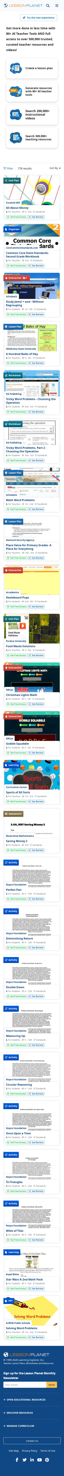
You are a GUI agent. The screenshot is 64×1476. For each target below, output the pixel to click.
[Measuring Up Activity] (32, 1039)
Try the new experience (40, 17)
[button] (57, 5)
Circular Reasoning (19, 1084)
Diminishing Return (19, 938)
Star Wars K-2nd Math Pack (24, 1279)
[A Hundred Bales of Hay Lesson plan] (32, 357)
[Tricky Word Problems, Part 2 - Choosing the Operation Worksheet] (32, 455)
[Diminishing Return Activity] (32, 942)
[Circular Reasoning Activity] (32, 1088)
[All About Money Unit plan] (32, 211)
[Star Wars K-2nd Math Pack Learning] (32, 1283)
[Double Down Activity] (32, 990)
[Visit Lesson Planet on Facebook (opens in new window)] (17, 1459)
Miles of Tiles (14, 1231)
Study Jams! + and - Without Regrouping (25, 303)
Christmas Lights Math (21, 695)
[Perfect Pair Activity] (32, 893)
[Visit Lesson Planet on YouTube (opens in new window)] (39, 1459)
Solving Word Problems (21, 1328)
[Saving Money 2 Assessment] (32, 844)
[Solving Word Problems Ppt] (32, 1316)
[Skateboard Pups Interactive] (32, 600)
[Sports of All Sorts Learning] (32, 796)
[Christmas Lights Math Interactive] (32, 691)
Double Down (15, 987)
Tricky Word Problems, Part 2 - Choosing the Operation (26, 449)
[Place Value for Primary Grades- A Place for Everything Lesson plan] (32, 552)
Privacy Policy (29, 1450)
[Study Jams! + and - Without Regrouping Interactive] (32, 294)
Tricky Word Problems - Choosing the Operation (31, 401)
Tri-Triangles (14, 1182)
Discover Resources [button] (20, 1412)
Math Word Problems (20, 500)
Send (51, 1384)
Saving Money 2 (16, 841)
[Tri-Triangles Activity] (32, 1185)
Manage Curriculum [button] (20, 1425)
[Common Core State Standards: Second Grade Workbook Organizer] (32, 260)
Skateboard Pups (17, 597)
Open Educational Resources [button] (26, 1399)
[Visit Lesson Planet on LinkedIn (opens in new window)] (32, 1459)
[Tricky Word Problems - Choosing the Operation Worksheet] (32, 391)
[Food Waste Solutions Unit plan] (32, 649)
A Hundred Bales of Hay (22, 354)
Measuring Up (15, 1036)
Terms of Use (47, 1450)
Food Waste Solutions (20, 646)
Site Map (14, 1450)
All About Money (17, 208)
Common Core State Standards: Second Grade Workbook (27, 255)
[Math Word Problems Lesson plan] (32, 488)
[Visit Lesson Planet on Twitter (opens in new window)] (24, 1459)
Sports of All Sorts (18, 792)
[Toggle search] (48, 5)
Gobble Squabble (17, 743)
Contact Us (32, 1440)
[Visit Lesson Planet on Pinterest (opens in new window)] (47, 1459)
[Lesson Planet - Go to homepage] (23, 5)
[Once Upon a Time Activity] (32, 1137)
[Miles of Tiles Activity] (32, 1234)
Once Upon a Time (18, 1133)
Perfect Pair (14, 890)
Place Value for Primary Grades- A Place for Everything (28, 547)
